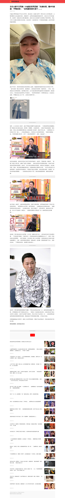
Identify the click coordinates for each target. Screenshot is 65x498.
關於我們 (11, 493)
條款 (17, 493)
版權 (20, 493)
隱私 (19, 493)
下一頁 (32, 335)
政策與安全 (15, 493)
